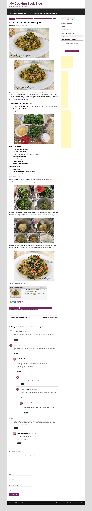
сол (27, 309)
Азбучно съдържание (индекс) (70, 10)
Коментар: (12, 457)
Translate (71, 19)
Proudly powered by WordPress (63, 502)
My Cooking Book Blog (25, 3)
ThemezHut (80, 502)
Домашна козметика (50, 13)
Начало (12, 10)
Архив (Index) (18, 18)
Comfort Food (12, 18)
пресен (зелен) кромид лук (19, 309)
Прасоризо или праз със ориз (21, 99)
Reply (16, 339)
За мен (30, 13)
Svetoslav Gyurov (18, 345)
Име (10, 474)
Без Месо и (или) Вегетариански (27, 18)
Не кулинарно (38, 13)
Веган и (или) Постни (37, 18)
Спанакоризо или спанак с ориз (21, 103)
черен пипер (35, 309)
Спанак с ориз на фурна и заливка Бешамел (44, 97)
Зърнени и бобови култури (47, 18)
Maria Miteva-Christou (14, 25)
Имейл (11, 479)
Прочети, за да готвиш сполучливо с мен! (29, 10)
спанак (30, 309)
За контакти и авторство (51, 10)
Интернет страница (14, 485)
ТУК (10, 283)
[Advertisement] (67, 62)
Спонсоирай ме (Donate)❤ (18, 13)
